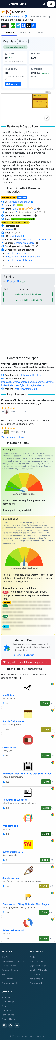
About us (6, 997)
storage (9, 229)
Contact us (7, 1010)
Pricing (33, 957)
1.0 (16, 212)
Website (16, 236)
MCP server (7, 979)
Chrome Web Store (14, 47)
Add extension (36, 979)
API (3, 974)
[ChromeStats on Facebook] (10, 1025)
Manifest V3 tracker (39, 970)
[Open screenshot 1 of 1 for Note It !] (26, 106)
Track (24, 41)
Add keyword (36, 983)
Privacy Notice (8, 1019)
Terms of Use (8, 1015)
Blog (4, 1006)
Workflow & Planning (40, 16)
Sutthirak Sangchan (14, 16)
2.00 (25, 208)
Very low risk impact (23, 219)
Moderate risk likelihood (15, 222)
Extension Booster (10, 970)
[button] (4, 4)
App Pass (6, 957)
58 (14, 205)
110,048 (16, 281)
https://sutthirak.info (32, 375)
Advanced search (38, 961)
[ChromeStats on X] (17, 1025)
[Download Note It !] (15, 77)
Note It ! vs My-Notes (17, 253)
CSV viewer (35, 974)
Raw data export (9, 983)
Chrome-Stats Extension (13, 961)
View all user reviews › (13, 437)
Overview (9, 32)
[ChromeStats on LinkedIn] (4, 1025)
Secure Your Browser (24, 655)
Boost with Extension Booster (29, 300)
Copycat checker (38, 966)
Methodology (8, 1002)
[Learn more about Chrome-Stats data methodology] (37, 242)
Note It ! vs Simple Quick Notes (23, 256)
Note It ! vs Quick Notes (19, 260)
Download (25, 32)
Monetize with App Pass (29, 294)
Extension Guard (9, 966)
